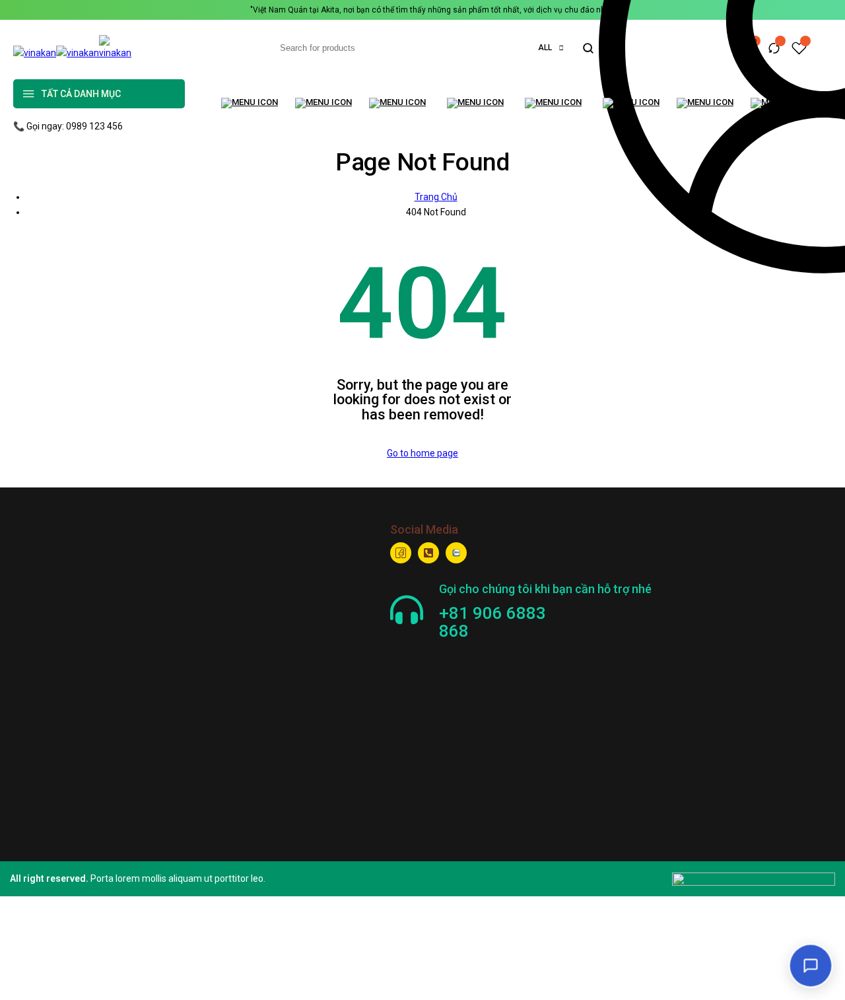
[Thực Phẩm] (401, 103)
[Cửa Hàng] (325, 103)
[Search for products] (588, 48)
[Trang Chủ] (251, 103)
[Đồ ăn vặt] (479, 103)
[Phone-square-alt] (428, 552)
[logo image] (76, 53)
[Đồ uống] (557, 103)
